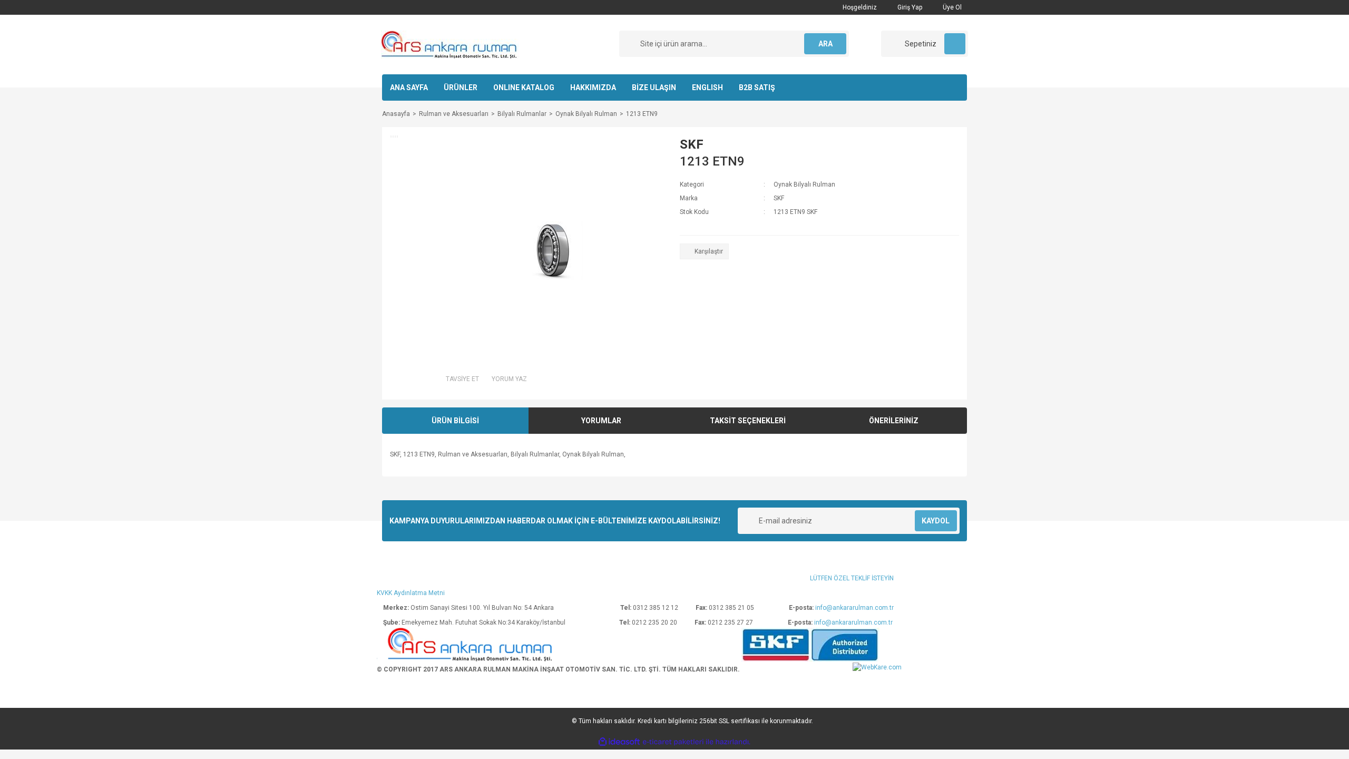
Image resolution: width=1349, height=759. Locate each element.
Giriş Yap (909, 7)
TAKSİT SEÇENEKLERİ (748, 420)
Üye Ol (951, 7)
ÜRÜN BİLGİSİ (455, 420)
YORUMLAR (601, 420)
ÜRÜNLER (460, 87)
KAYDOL (936, 521)
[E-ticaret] (673, 742)
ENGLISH (707, 87)
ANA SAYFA (409, 87)
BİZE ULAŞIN (654, 87)
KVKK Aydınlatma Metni (411, 593)
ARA (825, 44)
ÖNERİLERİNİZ (893, 420)
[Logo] (450, 44)
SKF (691, 144)
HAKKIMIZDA (593, 87)
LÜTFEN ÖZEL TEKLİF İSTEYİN (852, 578)
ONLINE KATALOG (523, 87)
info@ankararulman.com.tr (854, 607)
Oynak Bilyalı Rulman (804, 184)
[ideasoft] (619, 742)
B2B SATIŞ (757, 87)
